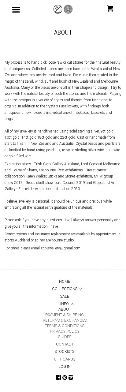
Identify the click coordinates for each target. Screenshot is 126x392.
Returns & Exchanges (65, 320)
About (64, 309)
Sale (64, 296)
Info (64, 303)
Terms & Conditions (64, 325)
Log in (64, 366)
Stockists (64, 351)
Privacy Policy (65, 331)
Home (64, 281)
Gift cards (64, 359)
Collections (64, 288)
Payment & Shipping (64, 314)
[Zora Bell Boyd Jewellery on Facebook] (58, 377)
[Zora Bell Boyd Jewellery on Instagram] (70, 377)
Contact (64, 344)
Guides (64, 336)
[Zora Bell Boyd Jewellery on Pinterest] (64, 378)
